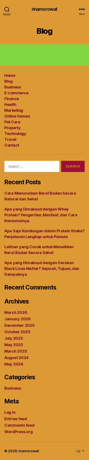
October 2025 (17, 332)
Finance (11, 98)
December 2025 (19, 325)
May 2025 (13, 344)
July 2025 (13, 338)
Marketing (13, 110)
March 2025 (15, 351)
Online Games (17, 116)
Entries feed (15, 419)
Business (12, 87)
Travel (10, 139)
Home (9, 75)
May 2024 (13, 364)
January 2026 (17, 319)
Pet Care (12, 122)
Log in (9, 412)
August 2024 (16, 357)
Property (12, 127)
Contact (11, 145)
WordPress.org (18, 431)
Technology (15, 133)
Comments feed (19, 425)
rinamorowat (44, 9)
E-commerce (16, 93)
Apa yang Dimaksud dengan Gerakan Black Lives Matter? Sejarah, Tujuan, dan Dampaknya (41, 268)
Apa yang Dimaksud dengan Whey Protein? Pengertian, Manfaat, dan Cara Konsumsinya (40, 215)
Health (10, 104)
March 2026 (15, 312)
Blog (8, 81)
